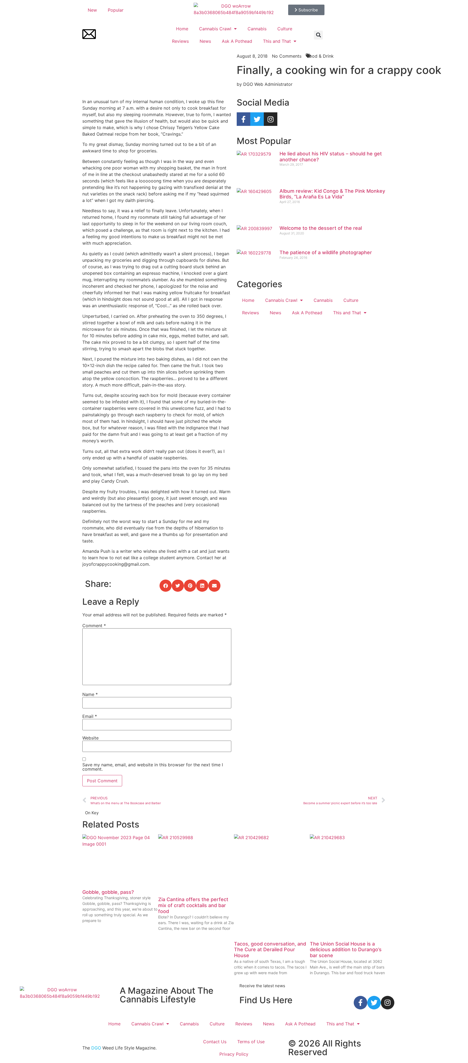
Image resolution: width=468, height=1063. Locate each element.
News (205, 41)
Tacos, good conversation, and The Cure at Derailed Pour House (270, 949)
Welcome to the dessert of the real (321, 228)
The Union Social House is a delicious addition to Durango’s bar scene (346, 949)
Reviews (180, 41)
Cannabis (257, 28)
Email (89, 716)
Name (90, 694)
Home (182, 28)
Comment (94, 625)
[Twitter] (257, 119)
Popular (115, 10)
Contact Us (214, 1041)
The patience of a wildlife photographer (326, 252)
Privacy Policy (233, 1054)
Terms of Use (251, 1041)
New (92, 10)
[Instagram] (270, 119)
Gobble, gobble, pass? (108, 892)
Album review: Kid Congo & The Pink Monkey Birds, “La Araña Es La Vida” (332, 194)
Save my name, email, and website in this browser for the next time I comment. (152, 767)
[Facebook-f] (243, 119)
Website (90, 738)
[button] (318, 35)
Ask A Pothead (237, 41)
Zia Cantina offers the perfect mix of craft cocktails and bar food (193, 905)
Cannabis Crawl (215, 28)
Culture (284, 28)
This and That (277, 41)
